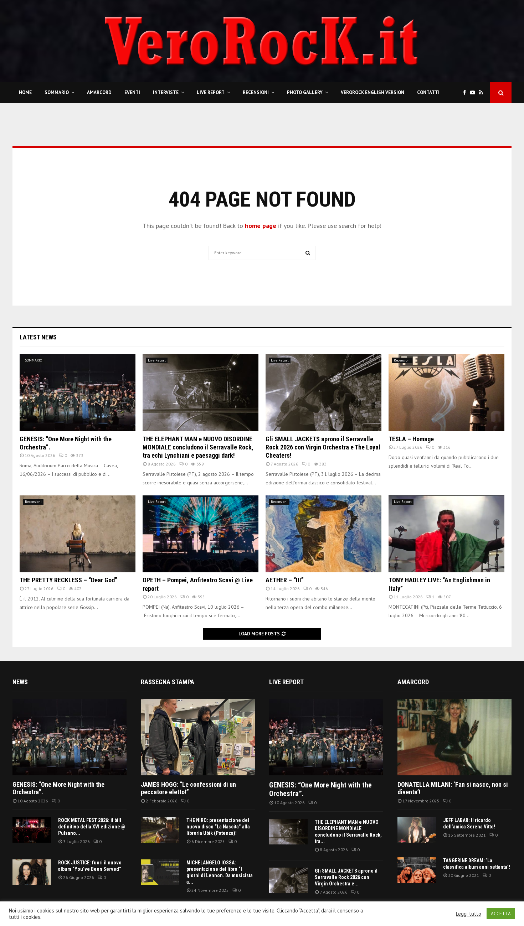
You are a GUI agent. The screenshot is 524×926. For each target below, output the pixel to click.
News (20, 682)
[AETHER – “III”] (323, 534)
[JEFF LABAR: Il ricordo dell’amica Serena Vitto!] (416, 830)
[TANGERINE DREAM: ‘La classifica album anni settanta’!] (416, 870)
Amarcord (99, 92)
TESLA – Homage (411, 439)
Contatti (428, 92)
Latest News (38, 337)
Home (25, 92)
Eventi (132, 92)
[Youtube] (474, 93)
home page (260, 226)
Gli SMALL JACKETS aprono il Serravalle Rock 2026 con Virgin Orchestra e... (346, 877)
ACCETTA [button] (501, 914)
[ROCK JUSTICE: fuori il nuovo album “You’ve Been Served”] (31, 872)
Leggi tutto (468, 914)
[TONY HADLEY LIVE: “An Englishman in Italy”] (446, 534)
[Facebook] (466, 93)
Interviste (166, 92)
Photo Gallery (305, 92)
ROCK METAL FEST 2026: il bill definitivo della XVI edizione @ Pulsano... (91, 826)
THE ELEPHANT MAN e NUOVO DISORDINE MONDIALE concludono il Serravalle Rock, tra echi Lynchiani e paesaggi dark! (198, 447)
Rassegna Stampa (167, 682)
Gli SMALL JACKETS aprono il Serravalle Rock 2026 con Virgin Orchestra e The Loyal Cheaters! (323, 447)
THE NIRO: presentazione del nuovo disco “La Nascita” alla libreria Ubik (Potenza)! (218, 826)
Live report (286, 682)
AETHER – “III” (285, 580)
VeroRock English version (372, 92)
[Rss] (483, 93)
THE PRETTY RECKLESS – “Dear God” (68, 580)
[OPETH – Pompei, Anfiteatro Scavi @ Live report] (200, 534)
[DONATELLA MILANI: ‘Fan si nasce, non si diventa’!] (454, 737)
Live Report (211, 92)
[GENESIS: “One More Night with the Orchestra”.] (77, 392)
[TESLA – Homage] (446, 392)
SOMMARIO (57, 92)
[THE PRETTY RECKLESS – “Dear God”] (77, 534)
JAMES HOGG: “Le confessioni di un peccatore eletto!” (188, 788)
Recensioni (256, 92)
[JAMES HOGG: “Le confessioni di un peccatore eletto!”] (198, 737)
